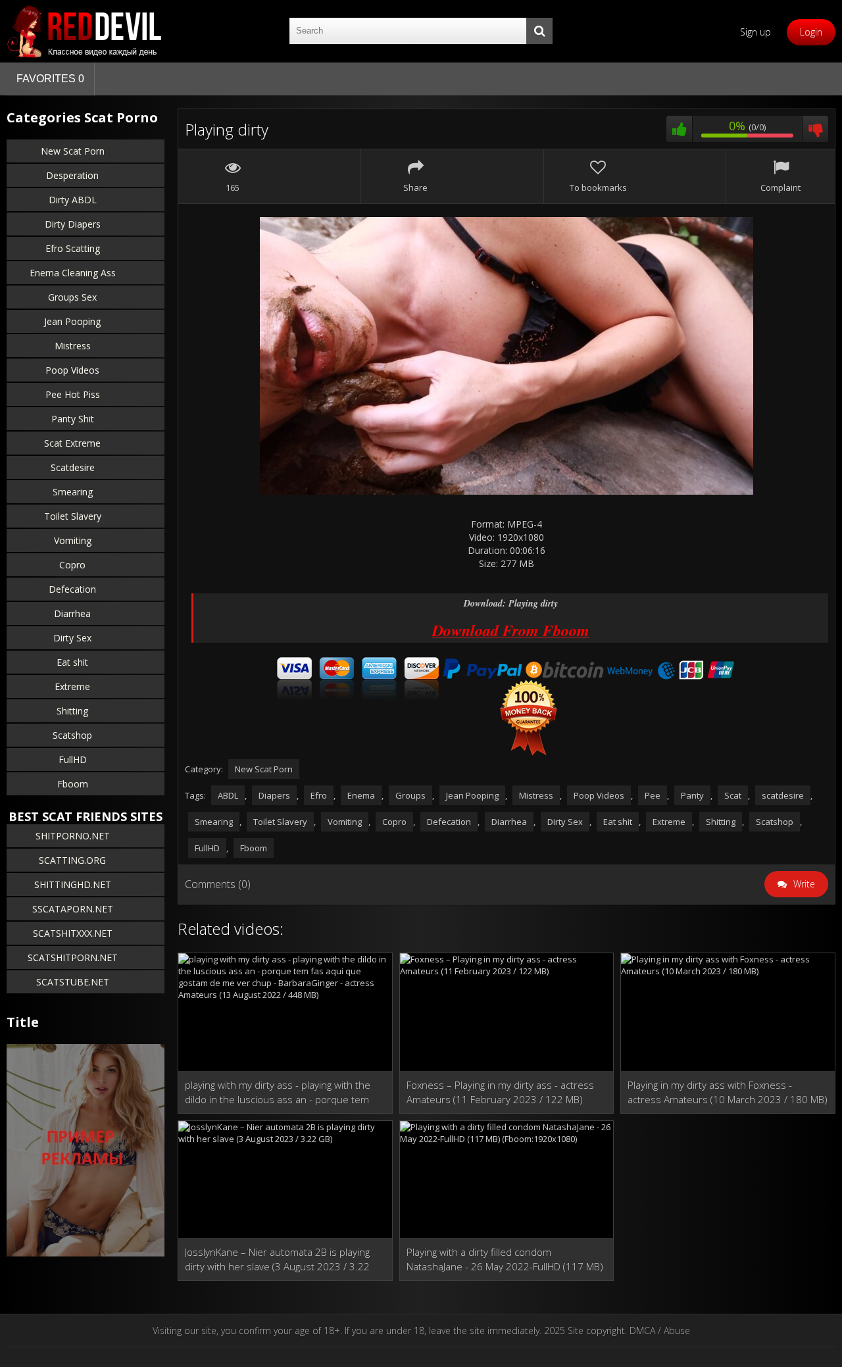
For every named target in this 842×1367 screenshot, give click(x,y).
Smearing (73, 491)
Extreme (72, 686)
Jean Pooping (72, 321)
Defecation (72, 589)
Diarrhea (72, 613)
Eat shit (72, 662)
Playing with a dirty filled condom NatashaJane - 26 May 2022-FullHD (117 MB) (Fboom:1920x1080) (505, 1259)
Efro (318, 795)
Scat (732, 795)
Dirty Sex (72, 638)
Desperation (72, 175)
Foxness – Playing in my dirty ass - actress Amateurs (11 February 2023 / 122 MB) (500, 1092)
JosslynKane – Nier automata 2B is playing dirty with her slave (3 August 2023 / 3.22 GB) (277, 1259)
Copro (72, 565)
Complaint (780, 187)
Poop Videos (72, 370)
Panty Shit (72, 418)
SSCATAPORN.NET (72, 909)
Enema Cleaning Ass (73, 272)
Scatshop (72, 735)
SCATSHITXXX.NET (72, 933)
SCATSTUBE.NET (72, 982)
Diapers (274, 795)
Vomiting (72, 540)
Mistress (73, 345)
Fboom (72, 784)
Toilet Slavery (72, 516)
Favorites (50, 78)
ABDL (228, 795)
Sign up (755, 32)
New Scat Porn (73, 151)
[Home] (85, 31)
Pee (652, 795)
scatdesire (783, 795)
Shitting (72, 711)
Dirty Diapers (73, 224)
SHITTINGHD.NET (72, 884)
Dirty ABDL (73, 199)
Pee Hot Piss (72, 394)
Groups (410, 795)
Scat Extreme (72, 443)
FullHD (73, 759)
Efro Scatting (72, 248)
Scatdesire (73, 467)
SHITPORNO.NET (73, 836)
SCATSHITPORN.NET (73, 957)
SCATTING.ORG (72, 860)
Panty (692, 795)
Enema (361, 795)
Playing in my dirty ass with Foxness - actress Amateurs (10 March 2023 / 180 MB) (728, 1092)
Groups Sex (72, 297)
